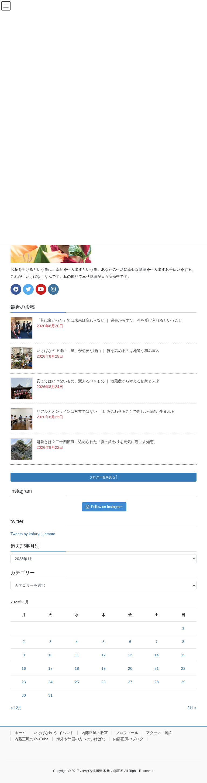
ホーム (20, 733)
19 (103, 668)
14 (156, 655)
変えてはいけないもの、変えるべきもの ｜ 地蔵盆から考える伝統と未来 (98, 381)
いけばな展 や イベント (54, 733)
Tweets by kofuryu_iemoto (33, 534)
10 (50, 655)
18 (77, 668)
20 (130, 668)
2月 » (191, 708)
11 (77, 655)
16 (24, 668)
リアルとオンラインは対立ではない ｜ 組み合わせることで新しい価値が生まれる (106, 411)
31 (50, 695)
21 (156, 668)
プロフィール (127, 733)
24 (50, 682)
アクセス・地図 (159, 733)
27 (130, 682)
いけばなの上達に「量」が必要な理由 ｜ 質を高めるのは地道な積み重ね (98, 350)
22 (183, 668)
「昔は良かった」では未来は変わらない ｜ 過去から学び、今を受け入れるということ (109, 320)
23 (24, 682)
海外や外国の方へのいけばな (80, 739)
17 (50, 668)
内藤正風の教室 (94, 733)
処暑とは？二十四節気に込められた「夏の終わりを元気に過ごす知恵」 (97, 442)
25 (77, 682)
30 (24, 695)
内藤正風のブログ (128, 739)
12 (103, 655)
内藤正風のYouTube (32, 739)
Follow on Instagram (107, 507)
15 (183, 655)
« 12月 (16, 708)
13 (130, 655)
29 (183, 682)
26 (103, 682)
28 (156, 682)
